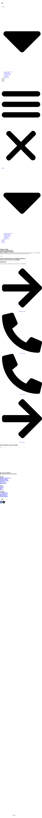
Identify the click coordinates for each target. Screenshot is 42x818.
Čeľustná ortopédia (7, 73)
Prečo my (3, 78)
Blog (3, 80)
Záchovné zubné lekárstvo (8, 71)
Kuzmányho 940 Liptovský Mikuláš (4, 496)
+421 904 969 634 (3, 493)
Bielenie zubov (6, 77)
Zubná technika (6, 76)
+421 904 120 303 (3, 492)
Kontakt (3, 81)
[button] (21, 124)
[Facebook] (1, 502)
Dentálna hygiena (7, 72)
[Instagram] (4, 502)
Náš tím (3, 79)
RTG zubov (6, 75)
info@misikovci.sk (4, 494)
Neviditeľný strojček (7, 74)
